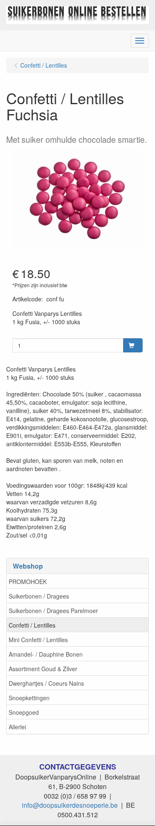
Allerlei (17, 727)
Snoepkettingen (29, 698)
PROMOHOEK (28, 581)
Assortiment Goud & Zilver (43, 669)
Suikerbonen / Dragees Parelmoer (53, 610)
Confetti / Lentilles (32, 625)
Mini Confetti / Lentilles (38, 639)
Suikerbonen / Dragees (39, 596)
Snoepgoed (24, 712)
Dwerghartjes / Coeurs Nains (46, 683)
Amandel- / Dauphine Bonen (46, 654)
